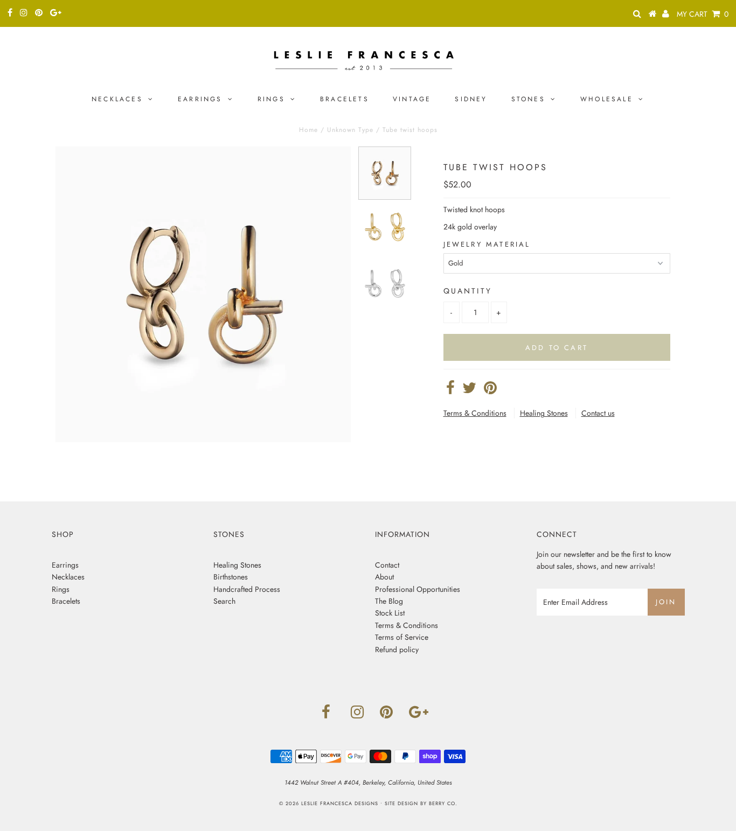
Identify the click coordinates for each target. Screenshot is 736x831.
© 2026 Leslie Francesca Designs (328, 803)
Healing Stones (544, 413)
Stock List (390, 612)
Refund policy (397, 649)
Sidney (471, 99)
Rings (271, 99)
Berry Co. (443, 803)
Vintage (412, 99)
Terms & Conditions (474, 413)
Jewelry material (487, 244)
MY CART (702, 14)
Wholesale (606, 99)
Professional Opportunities (417, 589)
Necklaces (117, 99)
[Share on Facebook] (450, 390)
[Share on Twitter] (469, 390)
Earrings (200, 99)
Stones (528, 99)
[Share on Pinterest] (490, 390)
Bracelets (344, 99)
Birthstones (230, 576)
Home (308, 130)
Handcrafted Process (246, 589)
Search (224, 601)
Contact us (598, 413)
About (384, 576)
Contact (387, 565)
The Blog (389, 601)
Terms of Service (401, 637)
